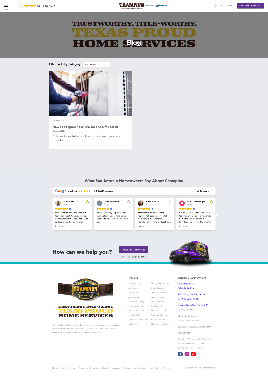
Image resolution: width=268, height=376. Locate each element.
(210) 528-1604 (224, 6)
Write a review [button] (203, 191)
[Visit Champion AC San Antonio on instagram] (187, 354)
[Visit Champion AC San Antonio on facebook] (180, 354)
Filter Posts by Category (65, 64)
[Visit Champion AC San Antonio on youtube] (193, 354)
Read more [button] (60, 226)
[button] (38, 6)
